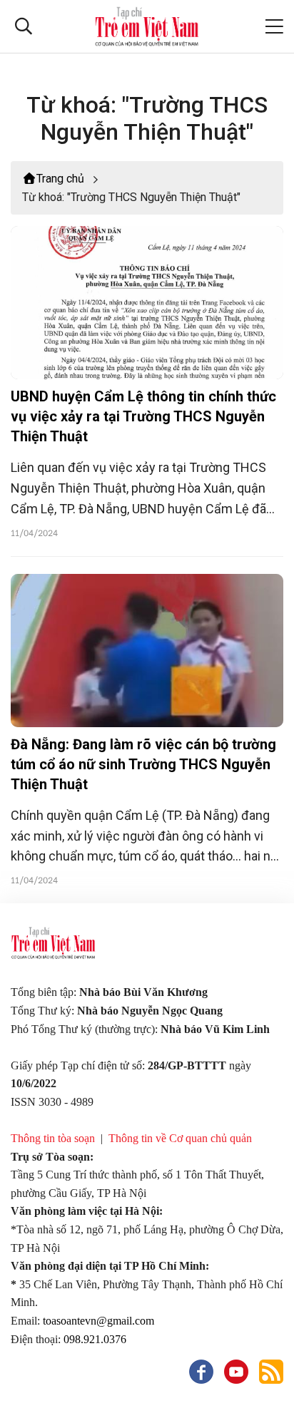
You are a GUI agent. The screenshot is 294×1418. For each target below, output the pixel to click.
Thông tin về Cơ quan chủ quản (180, 1138)
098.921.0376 (96, 1339)
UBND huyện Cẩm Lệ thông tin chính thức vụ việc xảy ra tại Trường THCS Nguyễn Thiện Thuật (143, 416)
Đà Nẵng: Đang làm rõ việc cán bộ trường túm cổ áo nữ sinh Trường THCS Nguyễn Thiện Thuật (143, 764)
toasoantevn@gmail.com (98, 1321)
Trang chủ (60, 178)
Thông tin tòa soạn (53, 1138)
